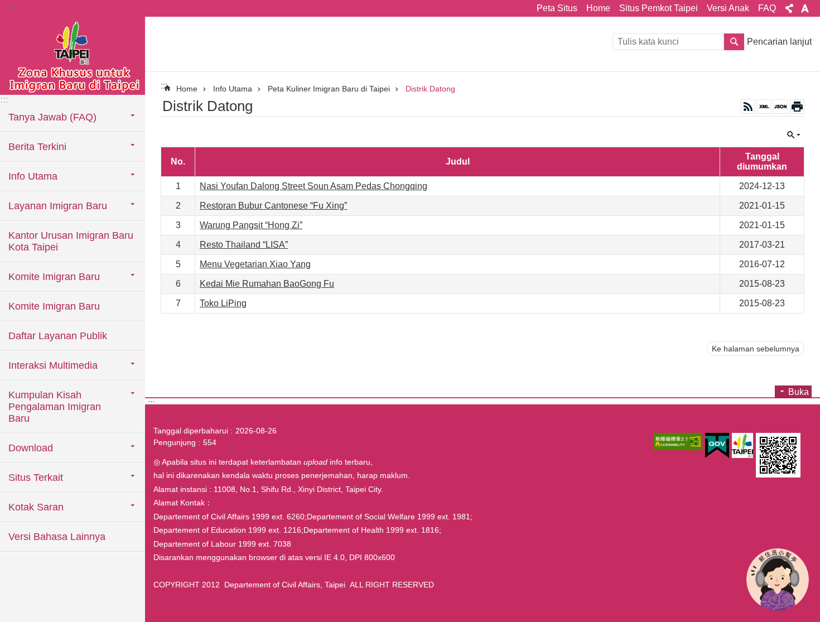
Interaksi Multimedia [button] (53, 365)
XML (764, 106)
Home (598, 8)
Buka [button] (798, 392)
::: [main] (164, 85)
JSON (780, 106)
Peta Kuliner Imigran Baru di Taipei (329, 88)
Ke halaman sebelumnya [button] (755, 348)
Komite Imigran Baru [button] (54, 276)
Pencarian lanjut (779, 41)
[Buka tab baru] (677, 441)
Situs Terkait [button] (35, 477)
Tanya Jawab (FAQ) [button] (52, 117)
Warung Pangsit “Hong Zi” (251, 225)
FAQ (767, 8)
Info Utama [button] (32, 176)
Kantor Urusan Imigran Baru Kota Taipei (70, 241)
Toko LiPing (223, 303)
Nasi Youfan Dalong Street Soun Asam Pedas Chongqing (313, 186)
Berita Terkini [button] (37, 146)
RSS (748, 106)
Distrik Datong (430, 88)
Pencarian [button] (734, 41)
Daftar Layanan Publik (57, 335)
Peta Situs (557, 8)
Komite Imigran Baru (54, 306)
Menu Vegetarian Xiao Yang (255, 264)
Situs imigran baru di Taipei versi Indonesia (72, 56)
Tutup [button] (789, 8)
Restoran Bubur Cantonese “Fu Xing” (273, 205)
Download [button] (30, 448)
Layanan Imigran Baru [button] (57, 205)
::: (11, 6)
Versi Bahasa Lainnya (56, 536)
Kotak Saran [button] (36, 507)
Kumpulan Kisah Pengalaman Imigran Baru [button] (54, 406)
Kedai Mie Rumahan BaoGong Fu (267, 283)
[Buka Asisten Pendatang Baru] (777, 579)
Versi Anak (728, 8)
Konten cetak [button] (797, 106)
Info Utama (232, 88)
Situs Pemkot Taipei (658, 8)
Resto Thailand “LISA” (244, 244)
